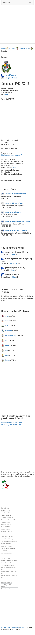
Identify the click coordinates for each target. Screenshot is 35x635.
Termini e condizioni (13, 627)
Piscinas (7, 345)
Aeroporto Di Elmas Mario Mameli (15, 194)
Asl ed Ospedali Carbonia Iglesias (8, 585)
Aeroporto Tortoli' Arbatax (13, 212)
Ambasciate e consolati (7, 536)
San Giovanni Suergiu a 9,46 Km (9, 519)
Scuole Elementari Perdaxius (8, 563)
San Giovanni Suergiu (11, 335)
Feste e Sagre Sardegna (7, 546)
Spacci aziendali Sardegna (8, 548)
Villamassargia (13, 263)
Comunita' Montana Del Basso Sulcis (11, 422)
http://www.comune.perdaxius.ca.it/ (11, 155)
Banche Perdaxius (6, 589)
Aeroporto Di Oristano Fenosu (14, 203)
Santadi (7, 355)
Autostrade (4, 550)
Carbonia (12, 254)
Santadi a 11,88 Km (6, 529)
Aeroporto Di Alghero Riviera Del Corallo (17, 221)
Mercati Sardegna (6, 543)
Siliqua (14, 277)
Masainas (7, 360)
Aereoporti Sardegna (6, 553)
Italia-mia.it (6, 2)
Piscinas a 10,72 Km (6, 524)
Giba (6, 340)
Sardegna (12, 48)
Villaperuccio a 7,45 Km (7, 517)
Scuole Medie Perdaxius (7, 565)
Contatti (3, 627)
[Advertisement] (17, 24)
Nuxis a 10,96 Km (5, 526)
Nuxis (6, 350)
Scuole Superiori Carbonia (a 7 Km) (9, 572)
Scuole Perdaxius (5, 558)
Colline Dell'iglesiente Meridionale (11, 425)
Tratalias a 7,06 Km (6, 513)
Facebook (22, 627)
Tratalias (7, 321)
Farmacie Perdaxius (6, 582)
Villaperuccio (8, 330)
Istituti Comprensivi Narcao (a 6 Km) (9, 568)
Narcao (7, 316)
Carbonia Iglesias (24, 48)
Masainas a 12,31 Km (6, 531)
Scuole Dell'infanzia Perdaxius (9, 560)
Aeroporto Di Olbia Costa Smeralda (16, 230)
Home (3, 48)
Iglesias (12, 270)
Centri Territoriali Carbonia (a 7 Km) (9, 576)
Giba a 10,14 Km (5, 522)
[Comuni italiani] (5, 484)
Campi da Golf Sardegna (7, 539)
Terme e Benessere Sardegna (9, 541)
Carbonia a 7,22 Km (6, 515)
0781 (14, 168)
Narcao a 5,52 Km (5, 510)
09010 (6, 95)
